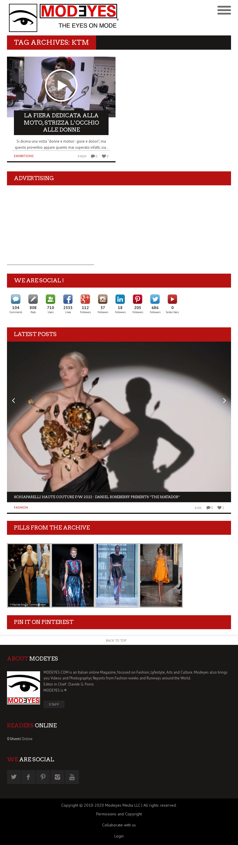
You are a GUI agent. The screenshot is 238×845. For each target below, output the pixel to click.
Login (119, 836)
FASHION (21, 507)
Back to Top (116, 640)
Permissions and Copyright (119, 814)
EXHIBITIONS (24, 156)
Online (20, 738)
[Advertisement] (50, 228)
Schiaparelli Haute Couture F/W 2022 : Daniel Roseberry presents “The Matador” (97, 497)
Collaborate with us (119, 825)
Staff (54, 704)
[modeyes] (63, 18)
